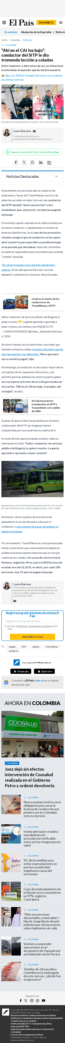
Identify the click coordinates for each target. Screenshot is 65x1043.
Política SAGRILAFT (20, 1023)
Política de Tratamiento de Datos (34, 626)
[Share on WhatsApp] (32, 163)
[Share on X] (24, 163)
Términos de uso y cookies (23, 1021)
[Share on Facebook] (16, 163)
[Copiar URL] (49, 163)
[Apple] (44, 671)
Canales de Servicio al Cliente (42, 1015)
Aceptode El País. (32, 627)
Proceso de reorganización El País (27, 1034)
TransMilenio (52, 646)
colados (35, 646)
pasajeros (13, 651)
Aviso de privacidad (53, 1018)
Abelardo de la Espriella (36, 32)
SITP (24, 646)
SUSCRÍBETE (46, 22)
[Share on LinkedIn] (41, 163)
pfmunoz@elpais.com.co (22, 1040)
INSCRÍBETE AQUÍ (32, 636)
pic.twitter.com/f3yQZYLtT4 (35, 326)
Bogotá (12, 646)
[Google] (20, 671)
